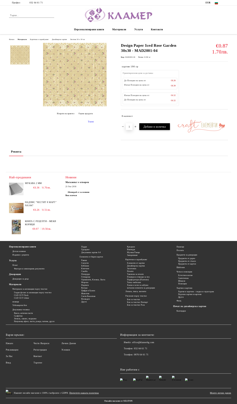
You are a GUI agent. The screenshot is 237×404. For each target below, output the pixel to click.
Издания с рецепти (20, 255)
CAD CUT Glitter (21, 298)
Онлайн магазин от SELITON (118, 401)
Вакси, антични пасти (23, 313)
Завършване (132, 255)
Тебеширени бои (19, 305)
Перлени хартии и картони (190, 294)
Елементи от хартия (136, 263)
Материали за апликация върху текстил (29, 289)
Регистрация (40, 350)
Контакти (157, 29)
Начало (11, 39)
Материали (119, 29)
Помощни (182, 284)
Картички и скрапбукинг (39, 39)
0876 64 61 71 (141, 354)
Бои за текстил (133, 299)
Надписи (85, 285)
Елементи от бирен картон (91, 257)
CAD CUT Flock (21, 295)
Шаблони (181, 267)
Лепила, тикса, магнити (135, 291)
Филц (179, 301)
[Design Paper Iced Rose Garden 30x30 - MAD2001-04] (75, 105)
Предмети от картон (187, 264)
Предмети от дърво (186, 258)
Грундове (85, 249)
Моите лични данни (220, 393)
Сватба (84, 271)
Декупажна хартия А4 (91, 252)
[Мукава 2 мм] (16, 189)
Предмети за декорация (187, 255)
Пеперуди (85, 274)
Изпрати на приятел (65, 113)
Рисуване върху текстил (136, 296)
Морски (84, 282)
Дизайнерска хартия (59, 39)
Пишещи (180, 247)
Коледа (84, 288)
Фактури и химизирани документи (29, 269)
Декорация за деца (20, 279)
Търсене (38, 362)
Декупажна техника (21, 309)
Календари (181, 311)
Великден (85, 299)
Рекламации (12, 350)
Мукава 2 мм (33, 183)
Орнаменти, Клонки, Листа (93, 280)
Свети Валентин (88, 296)
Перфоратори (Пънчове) (138, 280)
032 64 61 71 (36, 2)
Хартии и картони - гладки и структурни (196, 291)
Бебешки (85, 266)
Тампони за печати (135, 274)
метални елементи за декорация (141, 288)
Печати (130, 271)
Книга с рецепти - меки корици (40, 223)
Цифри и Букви (88, 290)
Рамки (84, 260)
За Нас (9, 356)
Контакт (38, 356)
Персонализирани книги (89, 29)
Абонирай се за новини (78, 192)
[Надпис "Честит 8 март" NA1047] (16, 208)
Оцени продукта (86, 113)
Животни (85, 293)
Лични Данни (68, 343)
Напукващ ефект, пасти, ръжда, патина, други (34, 321)
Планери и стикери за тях (138, 277)
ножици (15, 302)
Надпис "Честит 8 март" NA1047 (41, 204)
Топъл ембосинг (134, 282)
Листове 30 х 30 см (77, 39)
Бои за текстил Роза (136, 305)
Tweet (91, 121)
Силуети (85, 263)
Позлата (180, 250)
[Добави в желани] (225, 116)
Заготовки (131, 268)
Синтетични (183, 278)
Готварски (85, 277)
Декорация (15, 274)
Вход (8, 362)
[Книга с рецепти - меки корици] (16, 227)
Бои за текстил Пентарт (137, 302)
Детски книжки (19, 251)
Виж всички (71, 195)
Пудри (84, 247)
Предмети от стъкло (187, 261)
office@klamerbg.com (143, 342)
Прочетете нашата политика (84, 393)
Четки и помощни (184, 272)
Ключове (85, 268)
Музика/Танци (133, 252)
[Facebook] (226, 3)
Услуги (138, 29)
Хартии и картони (184, 288)
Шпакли (181, 281)
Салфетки (18, 316)
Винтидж (131, 249)
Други (84, 302)
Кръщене (131, 247)
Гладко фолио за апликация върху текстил (32, 292)
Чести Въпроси (41, 343)
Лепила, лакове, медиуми (25, 318)
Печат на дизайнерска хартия (189, 306)
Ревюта (16, 151)
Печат (15, 265)
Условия (65, 350)
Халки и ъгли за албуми (137, 285)
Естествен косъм (185, 275)
